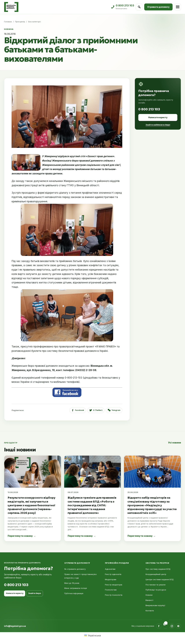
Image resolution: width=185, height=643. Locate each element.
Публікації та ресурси (156, 590)
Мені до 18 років (71, 583)
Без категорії (34, 21)
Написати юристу (158, 117)
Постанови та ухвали (155, 584)
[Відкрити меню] (177, 7)
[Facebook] (158, 626)
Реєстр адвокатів (113, 574)
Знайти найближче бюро (158, 125)
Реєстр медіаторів (113, 584)
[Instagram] (171, 626)
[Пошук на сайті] (139, 7)
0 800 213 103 (149, 109)
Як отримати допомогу (75, 569)
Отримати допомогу (158, 7)
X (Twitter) (97, 410)
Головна (8, 21)
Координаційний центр (156, 574)
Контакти (150, 610)
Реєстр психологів (113, 595)
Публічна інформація (73, 593)
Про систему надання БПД (158, 569)
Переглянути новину (22, 535)
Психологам (110, 590)
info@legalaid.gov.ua (15, 626)
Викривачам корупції (155, 605)
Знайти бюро (34, 593)
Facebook (79, 410)
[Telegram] (178, 626)
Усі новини (174, 442)
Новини (149, 595)
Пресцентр (20, 21)
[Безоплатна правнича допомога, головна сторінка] (11, 7)
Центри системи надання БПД (160, 579)
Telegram (115, 410)
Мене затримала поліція (75, 588)
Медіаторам (110, 579)
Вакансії (149, 600)
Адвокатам (110, 569)
